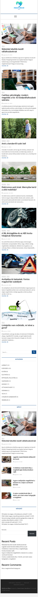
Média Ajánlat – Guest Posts (15, 582)
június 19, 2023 (6, 239)
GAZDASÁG (5, 381)
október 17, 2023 (7, 147)
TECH (3, 46)
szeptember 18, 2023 (8, 193)
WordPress (27, 588)
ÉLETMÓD (5, 374)
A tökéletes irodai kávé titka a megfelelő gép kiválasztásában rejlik (23, 470)
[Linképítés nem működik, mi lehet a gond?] (19, 310)
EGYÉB (4, 371)
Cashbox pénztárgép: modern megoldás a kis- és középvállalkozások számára (19, 97)
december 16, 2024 (7, 103)
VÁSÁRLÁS (5, 400)
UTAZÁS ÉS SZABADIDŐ (9, 397)
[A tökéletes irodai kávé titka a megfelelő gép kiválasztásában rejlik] (6, 470)
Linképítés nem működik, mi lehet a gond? (18, 326)
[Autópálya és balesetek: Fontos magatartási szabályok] (19, 264)
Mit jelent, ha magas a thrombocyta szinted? (14, 514)
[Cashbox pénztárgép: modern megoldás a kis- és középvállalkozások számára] (19, 80)
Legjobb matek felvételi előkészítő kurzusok (14, 546)
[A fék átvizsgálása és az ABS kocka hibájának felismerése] (19, 218)
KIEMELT (4, 184)
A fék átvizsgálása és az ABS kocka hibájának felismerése (17, 234)
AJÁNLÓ (4, 140)
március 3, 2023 (7, 331)
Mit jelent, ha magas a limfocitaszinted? (13, 524)
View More (4, 66)
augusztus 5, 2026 (18, 474)
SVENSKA (5, 390)
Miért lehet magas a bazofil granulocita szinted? (15, 516)
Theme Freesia (20, 588)
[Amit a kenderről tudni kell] (19, 128)
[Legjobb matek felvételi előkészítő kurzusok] (6, 459)
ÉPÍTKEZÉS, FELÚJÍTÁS (9, 378)
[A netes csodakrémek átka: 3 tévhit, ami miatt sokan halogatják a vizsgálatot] (6, 495)
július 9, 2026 (17, 500)
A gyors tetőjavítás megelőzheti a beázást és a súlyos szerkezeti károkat (24, 483)
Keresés (4, 529)
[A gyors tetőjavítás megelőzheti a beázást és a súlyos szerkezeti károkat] (6, 483)
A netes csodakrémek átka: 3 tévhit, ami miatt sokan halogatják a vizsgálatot (24, 495)
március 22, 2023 (7, 285)
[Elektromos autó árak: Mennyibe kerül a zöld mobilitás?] (19, 172)
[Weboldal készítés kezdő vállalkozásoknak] (19, 34)
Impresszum (26, 582)
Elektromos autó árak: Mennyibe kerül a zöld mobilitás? (19, 188)
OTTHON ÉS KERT (7, 387)
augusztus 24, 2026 (18, 461)
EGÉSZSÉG (5, 368)
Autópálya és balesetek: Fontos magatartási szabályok (16, 280)
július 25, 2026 (17, 487)
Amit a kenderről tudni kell (14, 143)
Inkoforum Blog (6, 588)
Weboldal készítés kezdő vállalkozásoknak (13, 50)
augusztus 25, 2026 (7, 55)
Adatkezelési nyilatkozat (19, 584)
